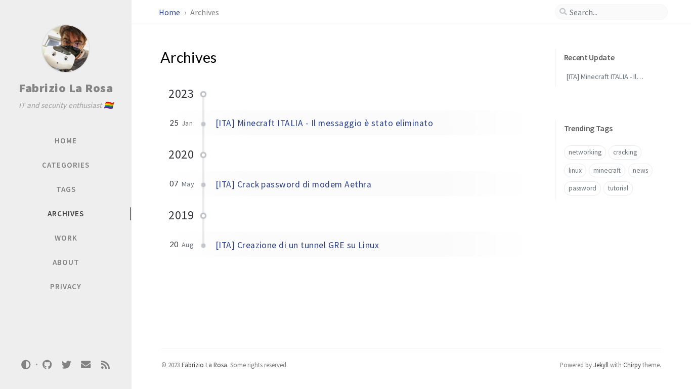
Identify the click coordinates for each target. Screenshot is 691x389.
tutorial (618, 188)
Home (170, 12)
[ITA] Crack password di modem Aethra (293, 184)
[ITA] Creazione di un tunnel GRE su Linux (297, 245)
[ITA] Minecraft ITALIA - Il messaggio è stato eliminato (324, 123)
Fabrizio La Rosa (66, 88)
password (582, 188)
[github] (47, 364)
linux (575, 170)
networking (585, 152)
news (640, 170)
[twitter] (66, 364)
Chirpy (632, 365)
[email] (86, 364)
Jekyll (601, 365)
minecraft (607, 170)
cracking (625, 152)
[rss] (105, 364)
